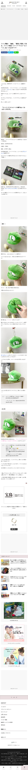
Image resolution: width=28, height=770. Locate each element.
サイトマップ (4, 711)
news (20, 50)
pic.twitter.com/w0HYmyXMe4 (17, 451)
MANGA (24, 5)
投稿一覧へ (13, 529)
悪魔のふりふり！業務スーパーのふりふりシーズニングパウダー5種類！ (18, 593)
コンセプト (3, 706)
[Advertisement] (14, 25)
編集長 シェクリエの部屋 (6, 722)
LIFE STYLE (3, 5)
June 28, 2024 (15, 455)
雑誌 (17, 50)
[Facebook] (4, 52)
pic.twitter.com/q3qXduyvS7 (12, 398)
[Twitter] (11, 52)
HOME (3, 9)
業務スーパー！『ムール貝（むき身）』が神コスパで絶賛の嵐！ (17, 585)
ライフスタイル (10, 9)
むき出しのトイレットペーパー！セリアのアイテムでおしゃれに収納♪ (18, 577)
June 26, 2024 (9, 402)
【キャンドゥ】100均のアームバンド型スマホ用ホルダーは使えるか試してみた (18, 570)
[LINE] (16, 52)
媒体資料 (3, 717)
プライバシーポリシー (6, 709)
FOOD (13, 5)
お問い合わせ (4, 714)
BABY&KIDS (18, 5)
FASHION (9, 5)
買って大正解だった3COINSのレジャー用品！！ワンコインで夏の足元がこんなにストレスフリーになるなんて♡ (18, 561)
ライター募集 (4, 719)
